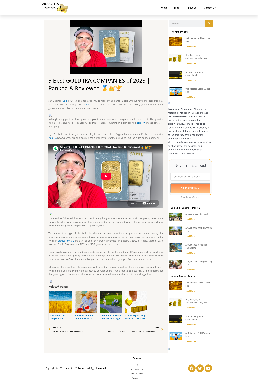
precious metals (66, 240)
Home (164, 7)
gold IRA (141, 122)
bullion (89, 104)
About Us (191, 7)
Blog (176, 7)
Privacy (196, 197)
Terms (188, 197)
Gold (64, 100)
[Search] (209, 23)
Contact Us (210, 7)
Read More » (190, 46)
